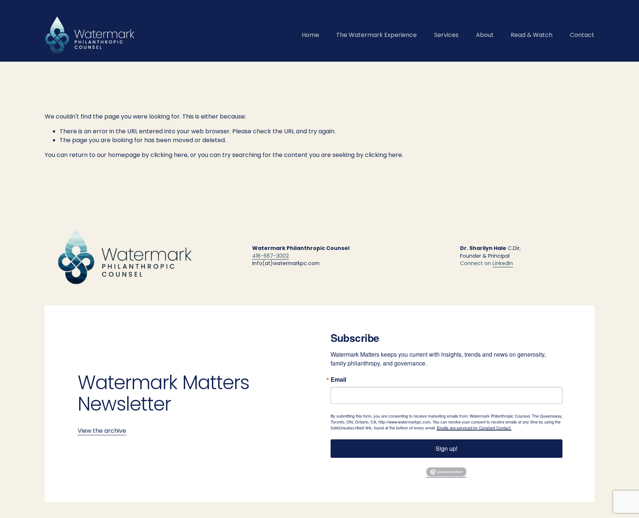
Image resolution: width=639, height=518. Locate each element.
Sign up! (446, 448)
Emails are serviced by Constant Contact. (474, 427)
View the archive (102, 430)
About (485, 35)
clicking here (169, 155)
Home (310, 35)
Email (338, 380)
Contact (582, 35)
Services (446, 35)
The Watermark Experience (376, 35)
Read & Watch (531, 35)
